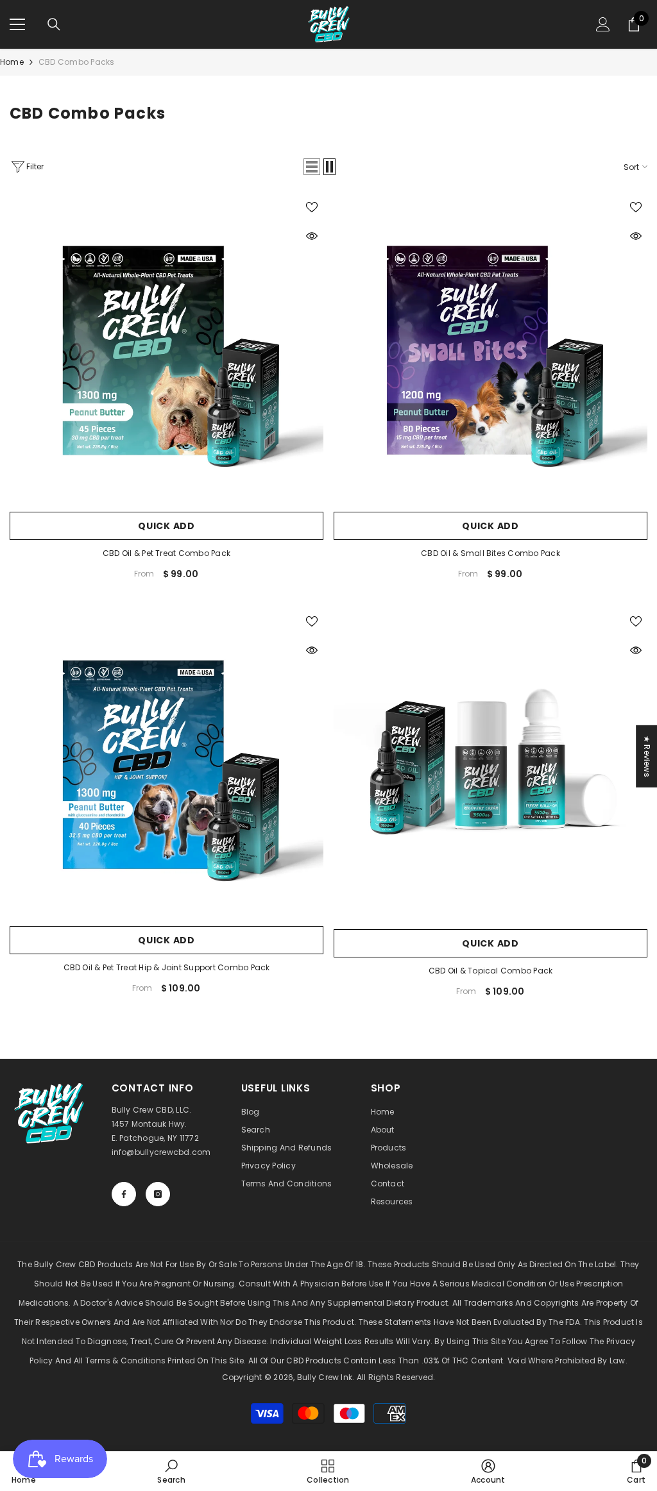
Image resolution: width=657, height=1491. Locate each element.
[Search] (54, 24)
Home (12, 61)
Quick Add (166, 525)
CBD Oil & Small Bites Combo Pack (490, 553)
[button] (311, 166)
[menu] (17, 24)
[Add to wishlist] (311, 206)
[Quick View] (311, 236)
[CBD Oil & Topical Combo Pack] (490, 766)
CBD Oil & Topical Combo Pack (491, 970)
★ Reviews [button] (647, 756)
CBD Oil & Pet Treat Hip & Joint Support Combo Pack (167, 967)
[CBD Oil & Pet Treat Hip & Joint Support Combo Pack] (166, 764)
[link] (171, 1471)
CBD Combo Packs (76, 61)
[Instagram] (158, 1194)
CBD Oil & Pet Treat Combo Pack (166, 553)
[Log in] (603, 24)
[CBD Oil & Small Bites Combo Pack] (490, 350)
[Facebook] (124, 1194)
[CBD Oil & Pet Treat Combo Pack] (166, 350)
